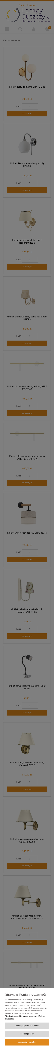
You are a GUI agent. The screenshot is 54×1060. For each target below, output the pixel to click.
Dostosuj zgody (27, 1034)
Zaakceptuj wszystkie (27, 1042)
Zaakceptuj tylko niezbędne (27, 1026)
